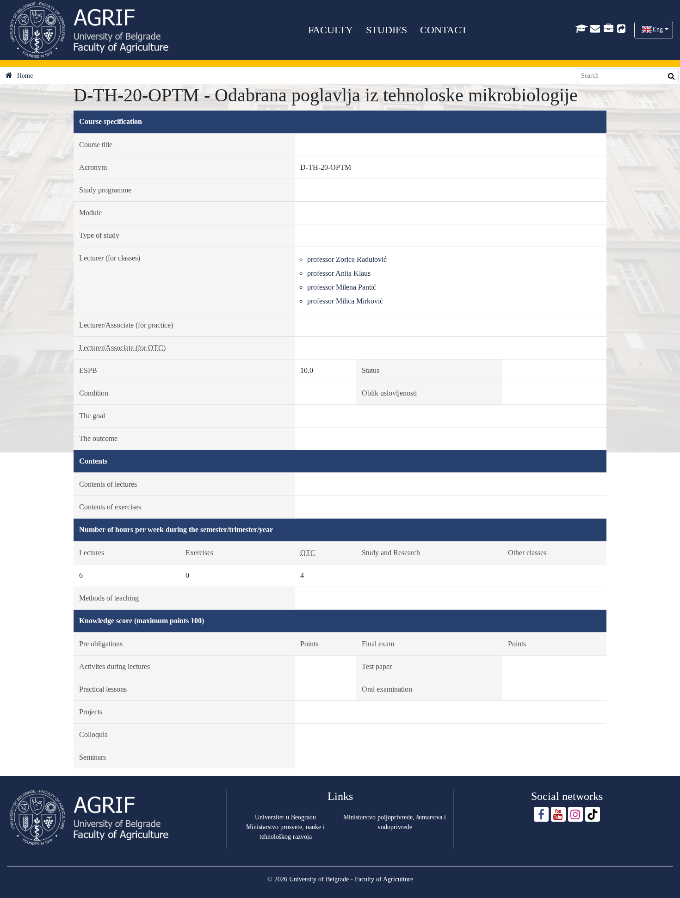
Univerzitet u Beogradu (285, 817)
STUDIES (386, 30)
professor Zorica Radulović (347, 259)
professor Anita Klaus (339, 273)
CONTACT (443, 30)
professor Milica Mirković (345, 301)
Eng (657, 29)
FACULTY (330, 30)
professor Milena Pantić (341, 287)
